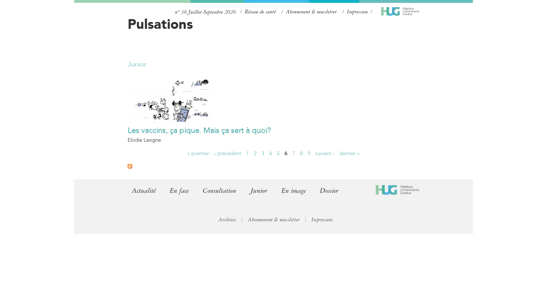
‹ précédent (227, 153)
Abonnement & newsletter (311, 12)
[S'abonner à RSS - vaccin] (130, 167)
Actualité (144, 191)
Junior (137, 64)
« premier (198, 153)
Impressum (357, 12)
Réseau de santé (260, 12)
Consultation (219, 191)
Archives (227, 219)
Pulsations (160, 24)
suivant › (324, 153)
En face (179, 191)
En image (293, 191)
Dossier (329, 191)
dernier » (349, 153)
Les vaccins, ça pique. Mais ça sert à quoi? (199, 130)
